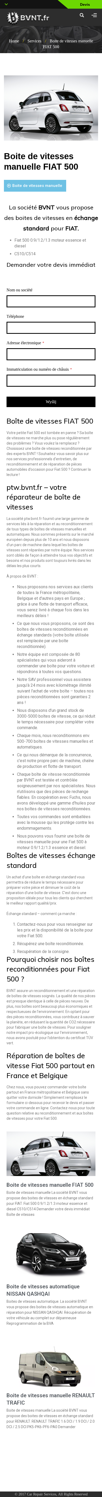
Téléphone (15, 316)
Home (14, 41)
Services (34, 41)
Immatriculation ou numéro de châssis (39, 369)
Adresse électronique (25, 343)
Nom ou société (19, 290)
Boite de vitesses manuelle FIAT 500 (50, 1185)
